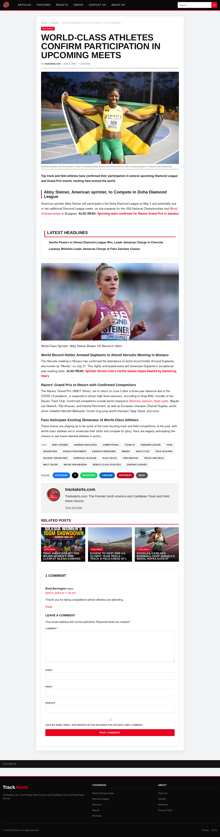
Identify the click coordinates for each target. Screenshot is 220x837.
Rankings (97, 815)
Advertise (163, 804)
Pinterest (125, 475)
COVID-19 (130, 445)
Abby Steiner (60, 445)
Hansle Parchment (74, 451)
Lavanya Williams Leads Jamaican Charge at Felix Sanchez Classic (94, 249)
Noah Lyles (161, 401)
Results (62, 4)
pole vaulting (164, 451)
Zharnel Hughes (137, 464)
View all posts (73, 507)
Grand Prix (50, 451)
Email (142, 475)
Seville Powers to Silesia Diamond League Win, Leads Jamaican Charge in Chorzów (106, 242)
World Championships (103, 793)
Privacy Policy (165, 810)
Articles (24, 4)
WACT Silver (50, 464)
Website (50, 702)
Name (49, 670)
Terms (214, 830)
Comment (51, 628)
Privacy (205, 830)
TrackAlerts (15, 830)
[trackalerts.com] (53, 495)
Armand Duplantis (85, 445)
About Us (118, 4)
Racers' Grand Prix (55, 458)
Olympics (97, 804)
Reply (49, 607)
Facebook (61, 475)
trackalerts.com (53, 63)
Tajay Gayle (109, 458)
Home (44, 22)
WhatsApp (89, 475)
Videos (78, 4)
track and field (154, 458)
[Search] (214, 5)
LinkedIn (107, 475)
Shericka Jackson (140, 401)
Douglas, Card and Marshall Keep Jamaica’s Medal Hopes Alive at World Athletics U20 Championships (156, 558)
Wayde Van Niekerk (75, 464)
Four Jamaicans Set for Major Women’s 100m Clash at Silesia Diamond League (61, 557)
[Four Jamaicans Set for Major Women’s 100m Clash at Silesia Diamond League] (63, 544)
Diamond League (151, 445)
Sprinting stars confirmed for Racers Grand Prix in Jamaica (138, 213)
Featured (44, 4)
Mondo (126, 451)
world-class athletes (107, 464)
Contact (162, 798)
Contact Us (97, 4)
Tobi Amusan (130, 458)
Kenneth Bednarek (104, 451)
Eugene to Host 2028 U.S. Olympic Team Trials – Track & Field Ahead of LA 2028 (109, 557)
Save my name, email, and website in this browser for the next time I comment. (94, 724)
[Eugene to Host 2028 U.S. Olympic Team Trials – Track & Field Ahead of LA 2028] (110, 544)
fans (170, 445)
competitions (111, 445)
